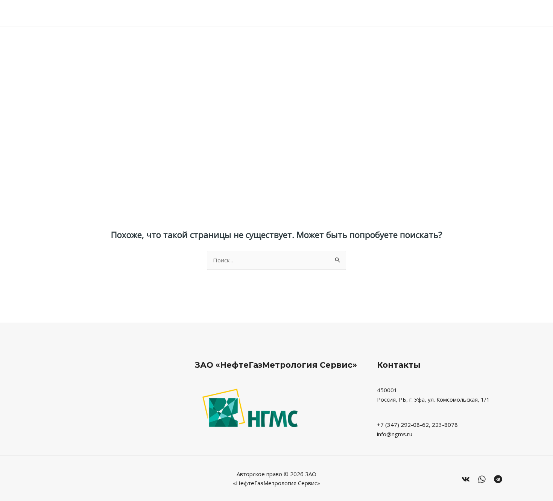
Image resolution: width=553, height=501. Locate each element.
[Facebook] (466, 479)
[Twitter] (482, 479)
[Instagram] (498, 479)
